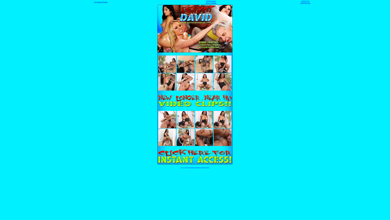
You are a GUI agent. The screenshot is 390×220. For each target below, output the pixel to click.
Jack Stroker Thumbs (101, 2)
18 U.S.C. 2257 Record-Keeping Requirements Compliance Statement (195, 167)
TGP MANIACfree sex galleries (211, 2)
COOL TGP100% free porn (305, 2)
